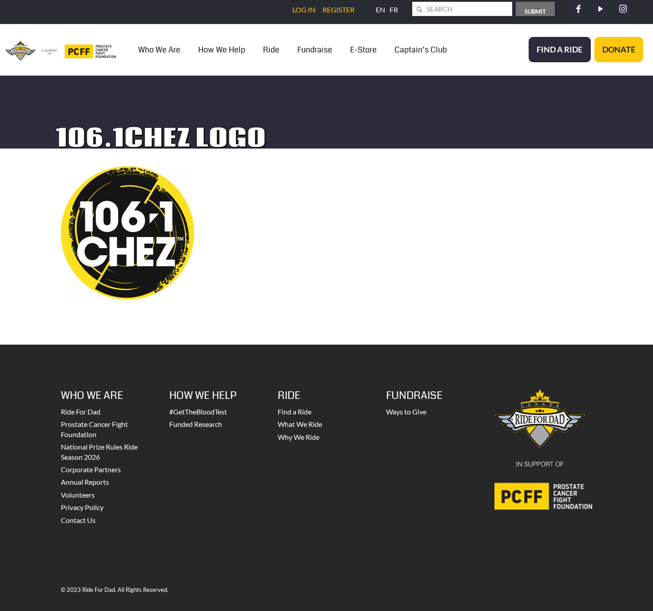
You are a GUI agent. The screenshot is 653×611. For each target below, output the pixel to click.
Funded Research (195, 424)
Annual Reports (85, 482)
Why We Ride (298, 437)
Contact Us (78, 520)
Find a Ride (294, 411)
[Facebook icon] (578, 9)
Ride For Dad (80, 411)
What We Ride (300, 424)
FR (394, 9)
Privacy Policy (82, 507)
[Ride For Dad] (60, 49)
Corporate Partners (91, 469)
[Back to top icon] (610, 592)
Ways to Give (406, 411)
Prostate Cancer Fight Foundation (94, 429)
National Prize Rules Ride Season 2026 (99, 451)
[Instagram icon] (623, 9)
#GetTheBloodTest (198, 411)
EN (380, 9)
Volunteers (78, 494)
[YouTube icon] (600, 9)
